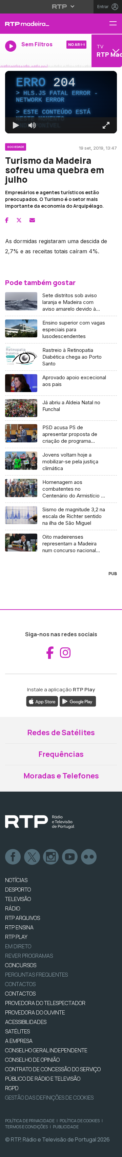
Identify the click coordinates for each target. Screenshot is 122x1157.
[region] (61, 578)
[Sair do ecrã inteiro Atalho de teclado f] (111, 1149)
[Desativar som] (27, 1149)
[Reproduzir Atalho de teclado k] (11, 1149)
